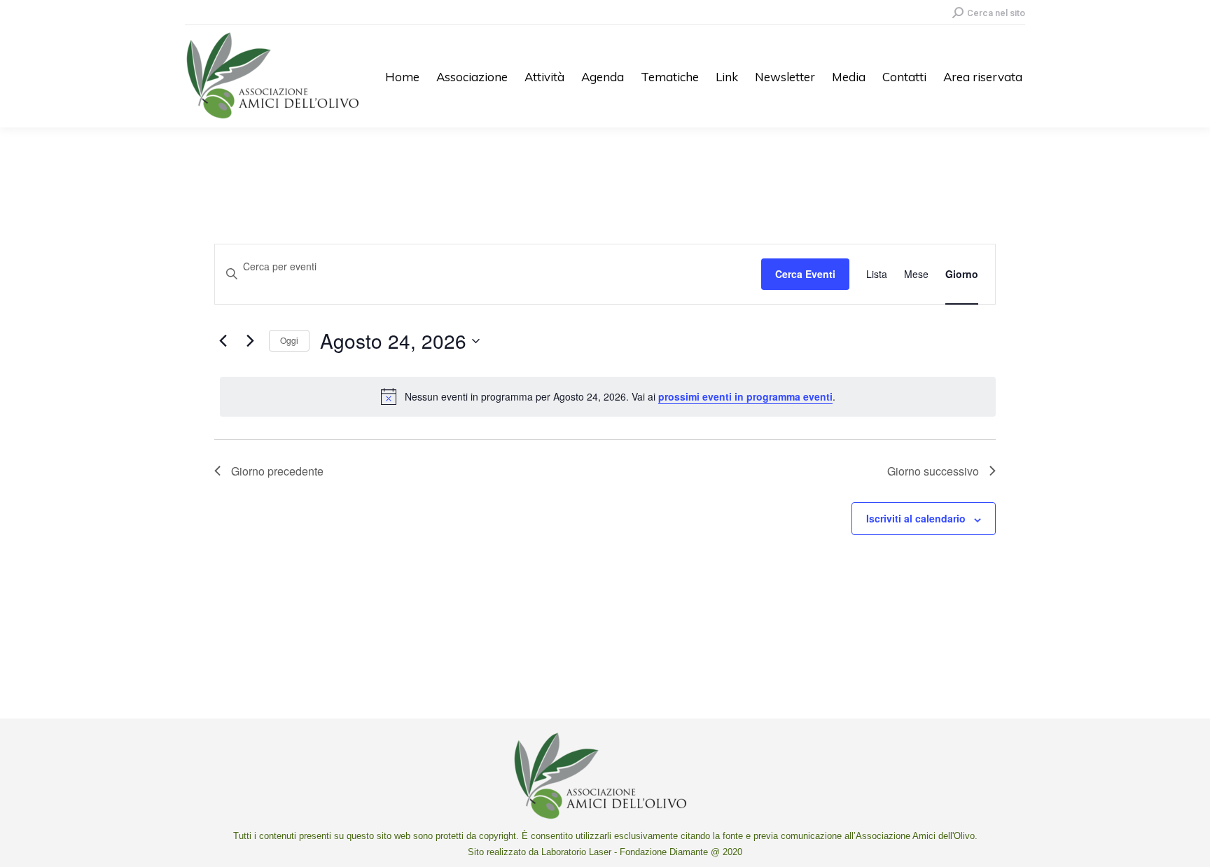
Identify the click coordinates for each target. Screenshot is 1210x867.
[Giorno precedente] (222, 341)
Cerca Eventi (805, 274)
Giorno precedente (277, 471)
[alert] (608, 396)
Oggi (289, 340)
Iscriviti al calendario (916, 518)
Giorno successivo (933, 471)
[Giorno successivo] (250, 341)
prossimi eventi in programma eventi (745, 396)
